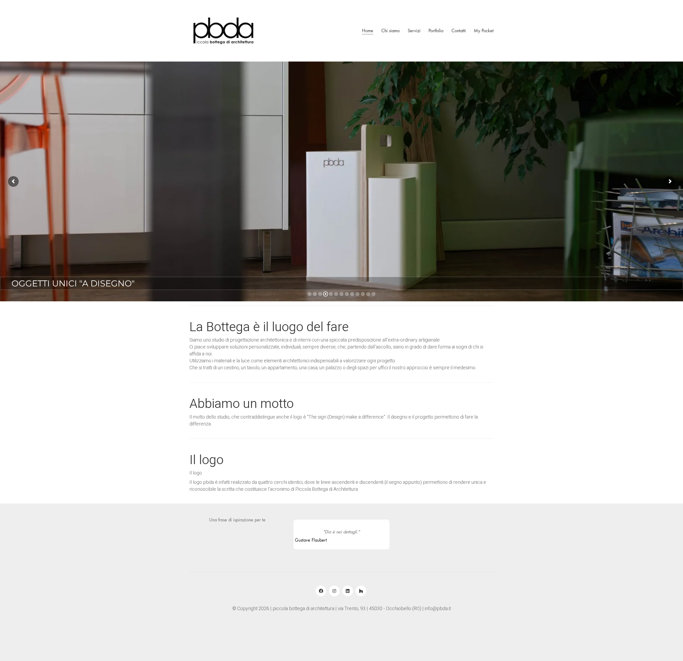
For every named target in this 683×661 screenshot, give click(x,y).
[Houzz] (361, 591)
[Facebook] (321, 591)
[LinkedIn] (347, 591)
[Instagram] (334, 591)
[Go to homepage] (222, 30)
